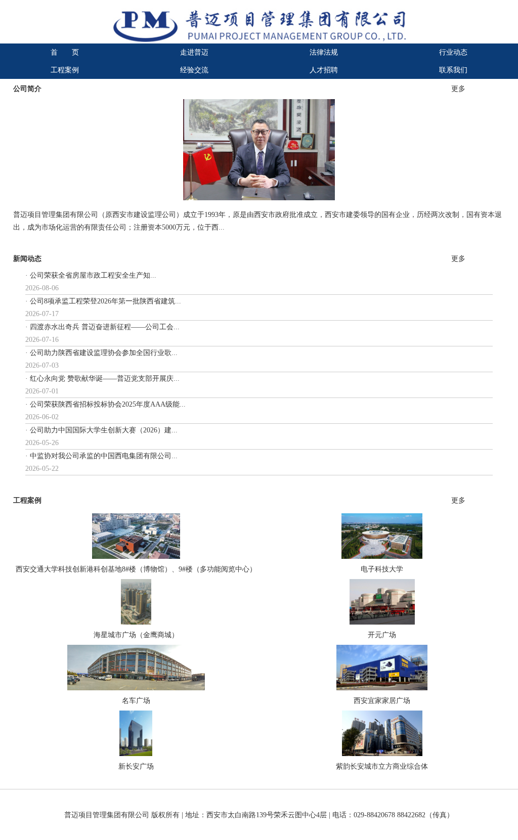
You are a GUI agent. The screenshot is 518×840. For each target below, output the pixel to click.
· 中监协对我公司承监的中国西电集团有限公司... (101, 456)
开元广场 (382, 635)
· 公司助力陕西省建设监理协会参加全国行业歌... (101, 353)
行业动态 (453, 52)
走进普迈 (194, 52)
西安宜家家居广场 (382, 700)
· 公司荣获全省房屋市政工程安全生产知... (90, 275)
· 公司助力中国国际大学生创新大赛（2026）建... (101, 430)
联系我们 (453, 70)
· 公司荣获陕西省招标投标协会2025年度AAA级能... (105, 404)
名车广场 (136, 700)
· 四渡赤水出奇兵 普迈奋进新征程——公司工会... (102, 327)
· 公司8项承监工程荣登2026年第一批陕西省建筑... (103, 301)
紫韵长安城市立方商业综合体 (382, 766)
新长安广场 (136, 766)
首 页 (65, 52)
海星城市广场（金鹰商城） (136, 635)
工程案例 (65, 70)
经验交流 (194, 70)
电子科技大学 (382, 569)
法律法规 (324, 52)
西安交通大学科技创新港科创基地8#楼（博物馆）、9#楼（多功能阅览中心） (136, 569)
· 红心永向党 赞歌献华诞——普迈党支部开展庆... (102, 378)
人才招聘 (324, 70)
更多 (458, 89)
